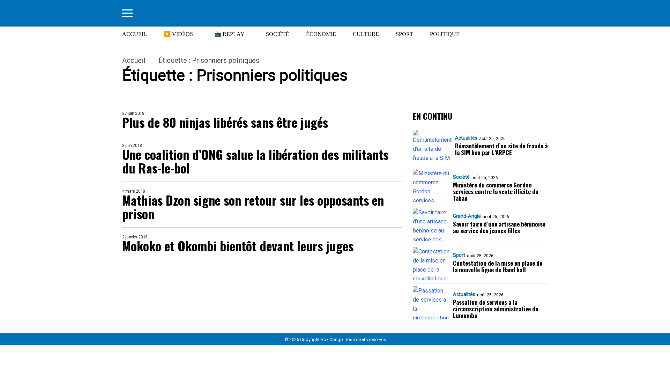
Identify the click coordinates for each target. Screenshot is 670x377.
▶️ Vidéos (178, 34)
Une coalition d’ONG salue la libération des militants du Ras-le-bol (255, 161)
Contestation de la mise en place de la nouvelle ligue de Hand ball (497, 266)
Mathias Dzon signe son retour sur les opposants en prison (253, 206)
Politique (445, 34)
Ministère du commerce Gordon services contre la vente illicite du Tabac (495, 191)
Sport (404, 34)
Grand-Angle (467, 216)
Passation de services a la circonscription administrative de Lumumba (495, 309)
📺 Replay (229, 34)
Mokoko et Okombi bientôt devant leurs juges (237, 245)
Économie (321, 34)
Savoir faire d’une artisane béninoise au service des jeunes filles (499, 227)
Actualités (466, 137)
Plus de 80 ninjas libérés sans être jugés (225, 122)
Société (277, 34)
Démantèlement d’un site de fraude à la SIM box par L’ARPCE (501, 149)
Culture (366, 34)
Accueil (134, 34)
